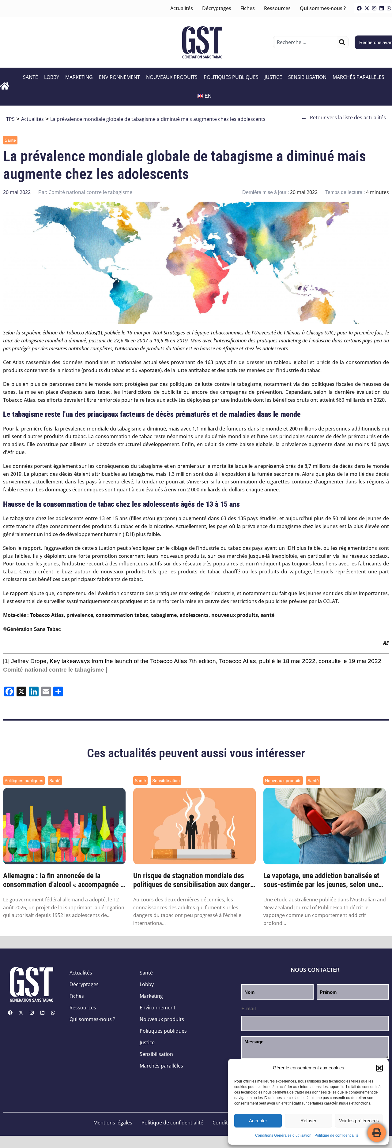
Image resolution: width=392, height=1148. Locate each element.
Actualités (181, 8)
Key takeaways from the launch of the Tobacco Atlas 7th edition (133, 661)
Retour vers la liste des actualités (343, 117)
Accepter (258, 1120)
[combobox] (306, 42)
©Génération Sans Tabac (32, 629)
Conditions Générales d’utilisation (283, 1135)
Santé (30, 77)
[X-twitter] (367, 8)
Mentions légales (112, 1122)
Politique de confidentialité (337, 1135)
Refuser (308, 1120)
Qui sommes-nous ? (323, 8)
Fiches (247, 8)
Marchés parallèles (358, 77)
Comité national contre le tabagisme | (55, 669)
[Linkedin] (381, 8)
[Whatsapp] (53, 1012)
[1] (6, 661)
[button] (379, 1068)
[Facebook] (359, 8)
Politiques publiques (231, 77)
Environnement (119, 77)
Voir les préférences (359, 1120)
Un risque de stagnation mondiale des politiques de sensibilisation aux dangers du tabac (193, 880)
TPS (10, 119)
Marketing (79, 77)
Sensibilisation (307, 77)
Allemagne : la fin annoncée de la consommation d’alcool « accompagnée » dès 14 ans (63, 880)
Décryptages (216, 8)
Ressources (277, 8)
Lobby (51, 77)
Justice (273, 77)
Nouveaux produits (172, 77)
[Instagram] (374, 8)
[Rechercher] (342, 42)
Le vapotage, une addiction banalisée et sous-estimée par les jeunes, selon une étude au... (321, 880)
